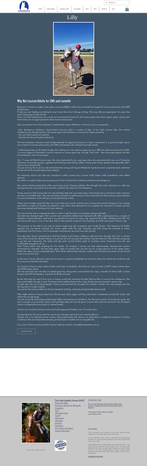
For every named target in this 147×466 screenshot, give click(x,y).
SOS (57, 410)
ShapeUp (59, 425)
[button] (127, 9)
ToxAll (58, 415)
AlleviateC (59, 418)
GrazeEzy (59, 408)
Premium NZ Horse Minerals (68, 405)
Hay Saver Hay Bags (64, 428)
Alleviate (59, 420)
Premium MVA (61, 403)
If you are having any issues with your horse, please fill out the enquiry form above (105, 405)
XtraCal (58, 423)
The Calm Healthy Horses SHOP (69, 400)
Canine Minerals (62, 431)
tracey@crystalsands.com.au (86, 324)
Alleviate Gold (61, 413)
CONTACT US (94, 400)
